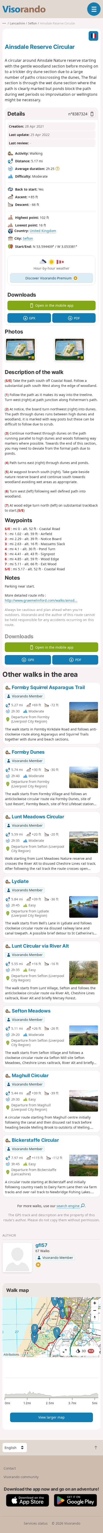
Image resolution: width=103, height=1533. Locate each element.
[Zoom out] (94, 1310)
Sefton (28, 238)
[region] (51, 1327)
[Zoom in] (94, 1303)
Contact (10, 1468)
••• (4, 23)
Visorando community (21, 1477)
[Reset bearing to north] (94, 1317)
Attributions (11, 1354)
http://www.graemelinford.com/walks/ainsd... (41, 600)
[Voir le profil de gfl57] (17, 1258)
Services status (36, 1523)
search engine (68, 1206)
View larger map (51, 1417)
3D (87, 1351)
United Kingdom (43, 230)
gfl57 (41, 1245)
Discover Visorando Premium (48, 278)
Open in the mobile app (54, 305)
